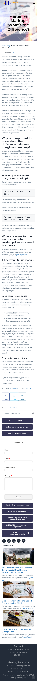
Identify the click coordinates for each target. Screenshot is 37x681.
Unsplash (28, 388)
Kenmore (14, 668)
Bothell (19, 665)
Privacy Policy (16, 677)
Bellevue (10, 665)
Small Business (15, 408)
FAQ (24, 677)
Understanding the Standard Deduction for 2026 (17, 602)
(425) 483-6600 (18, 655)
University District (22, 671)
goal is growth (21, 254)
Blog (8, 46)
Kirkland (23, 668)
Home (4, 46)
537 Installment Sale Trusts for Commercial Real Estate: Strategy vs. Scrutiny (17, 569)
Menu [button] (31, 3)
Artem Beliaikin (16, 388)
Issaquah (26, 665)
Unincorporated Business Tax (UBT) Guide (17, 630)
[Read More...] (28, 608)
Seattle (10, 671)
